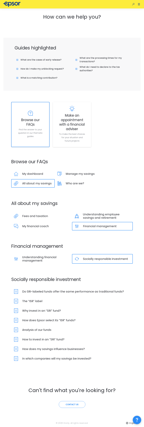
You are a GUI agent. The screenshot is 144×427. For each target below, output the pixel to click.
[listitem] (30, 124)
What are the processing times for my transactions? (101, 59)
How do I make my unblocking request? (42, 68)
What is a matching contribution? (39, 77)
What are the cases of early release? (41, 59)
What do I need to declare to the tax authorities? (100, 68)
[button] (133, 4)
